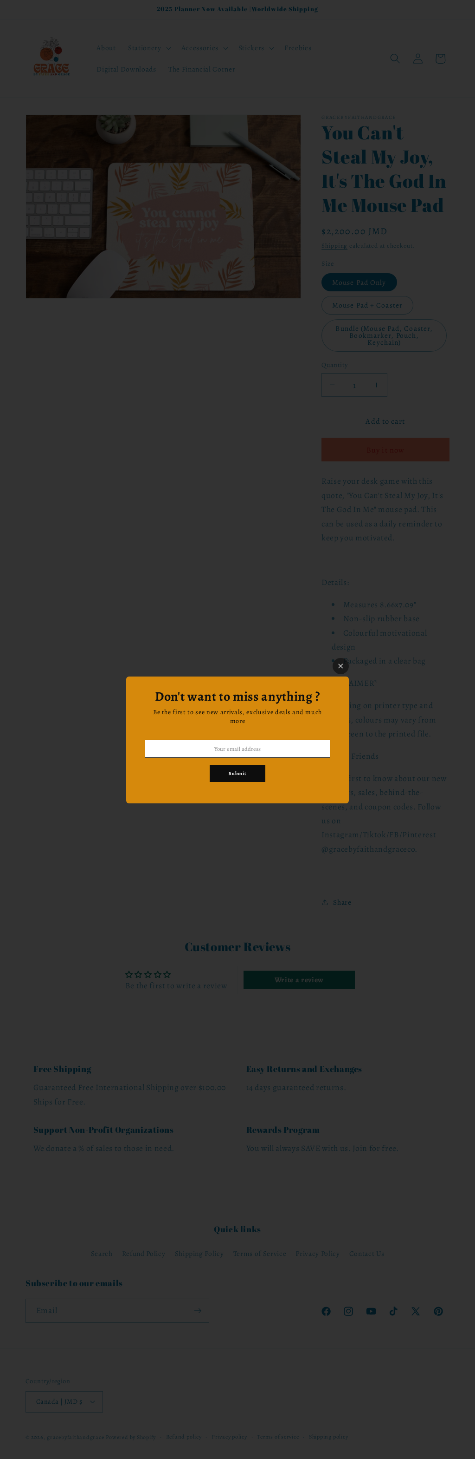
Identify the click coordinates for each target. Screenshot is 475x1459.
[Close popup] (341, 666)
